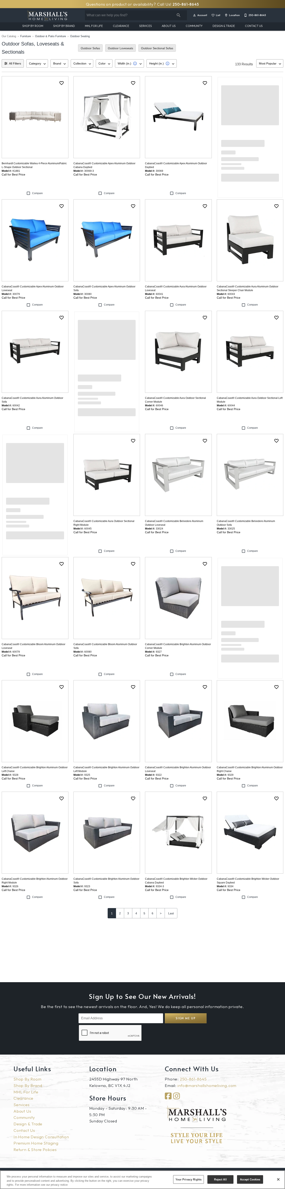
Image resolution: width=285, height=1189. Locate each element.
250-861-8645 (186, 4)
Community (194, 26)
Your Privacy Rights (188, 1179)
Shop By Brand (64, 26)
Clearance (121, 26)
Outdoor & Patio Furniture (50, 36)
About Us (169, 26)
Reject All (220, 1179)
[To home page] (47, 15)
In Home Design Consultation (41, 1136)
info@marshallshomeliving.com (207, 1085)
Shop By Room (32, 26)
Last (171, 913)
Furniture (25, 36)
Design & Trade (224, 26)
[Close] (278, 1179)
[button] (194, 15)
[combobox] (37, 63)
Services (145, 26)
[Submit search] (178, 15)
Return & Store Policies (35, 1149)
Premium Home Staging (36, 1143)
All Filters (15, 63)
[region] (142, 1179)
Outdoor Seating (80, 36)
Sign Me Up (185, 1018)
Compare (37, 193)
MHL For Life (94, 26)
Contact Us (254, 26)
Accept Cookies (250, 1179)
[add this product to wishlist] (62, 83)
